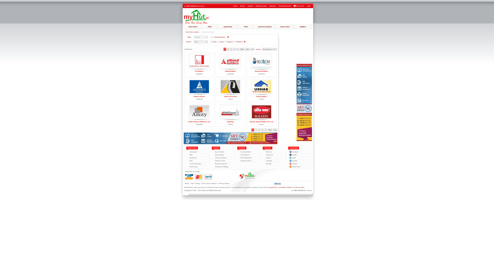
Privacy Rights (224, 183)
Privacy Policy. (300, 187)
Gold (222, 42)
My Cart (300, 6)
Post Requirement (284, 6)
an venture (302, 190)
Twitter (294, 158)
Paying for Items (220, 161)
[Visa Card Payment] (189, 177)
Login (309, 6)
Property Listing (261, 6)
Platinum (239, 42)
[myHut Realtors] (197, 16)
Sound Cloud (296, 166)
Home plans (193, 152)
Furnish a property (221, 158)
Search (242, 6)
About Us (269, 152)
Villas (210, 27)
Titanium (230, 42)
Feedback (269, 161)
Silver (215, 42)
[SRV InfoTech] (230, 144)
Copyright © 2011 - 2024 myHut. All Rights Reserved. (202, 190)
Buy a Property (219, 152)
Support (250, 6)
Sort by (258, 49)
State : (189, 37)
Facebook (295, 152)
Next (242, 49)
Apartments (227, 27)
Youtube (294, 163)
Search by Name (208, 32)
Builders (303, 27)
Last (247, 49)
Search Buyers (245, 155)
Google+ (294, 155)
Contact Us (269, 155)
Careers (268, 158)
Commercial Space (265, 27)
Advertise (272, 6)
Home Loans (284, 27)
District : (189, 42)
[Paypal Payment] (208, 177)
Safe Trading (195, 183)
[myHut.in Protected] (247, 176)
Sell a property (219, 155)
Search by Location (192, 32)
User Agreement (272, 187)
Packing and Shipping (221, 166)
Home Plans (192, 27)
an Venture (194, 6)
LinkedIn (294, 161)
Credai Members (220, 37)
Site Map (268, 163)
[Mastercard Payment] (199, 177)
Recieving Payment (221, 163)
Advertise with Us (245, 161)
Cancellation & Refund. (285, 187)
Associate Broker (245, 152)
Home (235, 6)
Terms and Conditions (209, 183)
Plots (246, 27)
